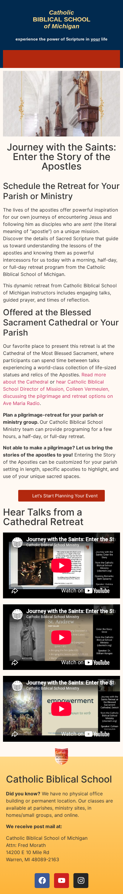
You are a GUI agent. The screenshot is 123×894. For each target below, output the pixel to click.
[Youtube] (61, 880)
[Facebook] (42, 880)
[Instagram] (80, 880)
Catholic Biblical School (59, 779)
